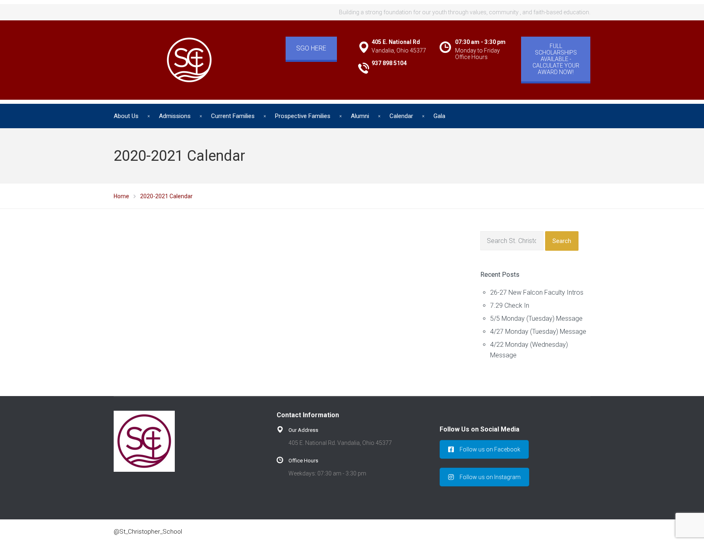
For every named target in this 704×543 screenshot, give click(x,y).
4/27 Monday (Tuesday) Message (538, 331)
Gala (439, 116)
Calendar (401, 116)
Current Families (233, 116)
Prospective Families (302, 116)
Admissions (175, 116)
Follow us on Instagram (490, 477)
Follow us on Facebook (490, 449)
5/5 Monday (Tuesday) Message (536, 318)
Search (561, 241)
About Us (126, 116)
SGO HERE (311, 48)
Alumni (360, 116)
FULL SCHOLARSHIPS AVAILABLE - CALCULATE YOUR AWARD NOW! (555, 59)
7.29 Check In (509, 305)
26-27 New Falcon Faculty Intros (536, 292)
